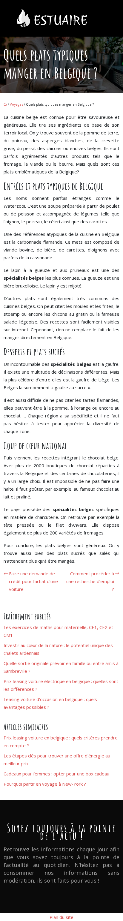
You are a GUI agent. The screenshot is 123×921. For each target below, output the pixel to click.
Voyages (16, 104)
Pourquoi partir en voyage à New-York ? (45, 784)
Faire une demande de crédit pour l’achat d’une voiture (33, 581)
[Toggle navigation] (102, 18)
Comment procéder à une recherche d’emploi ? (90, 581)
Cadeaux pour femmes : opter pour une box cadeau (56, 774)
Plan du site (61, 917)
